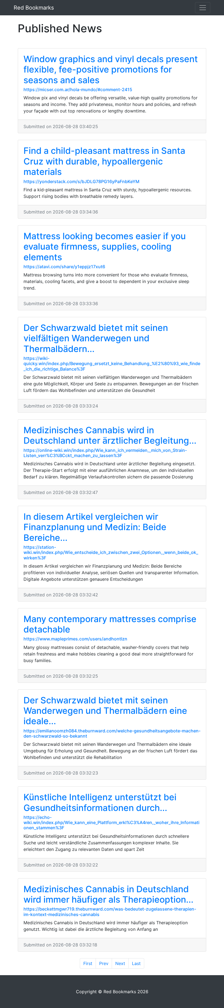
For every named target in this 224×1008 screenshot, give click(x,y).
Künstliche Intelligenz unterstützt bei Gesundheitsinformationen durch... (99, 802)
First (87, 963)
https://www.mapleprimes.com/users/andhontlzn (75, 639)
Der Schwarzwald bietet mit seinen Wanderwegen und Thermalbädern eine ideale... (105, 711)
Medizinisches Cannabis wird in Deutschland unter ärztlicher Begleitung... (109, 435)
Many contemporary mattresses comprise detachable (109, 624)
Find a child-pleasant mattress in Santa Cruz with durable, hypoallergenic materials (104, 161)
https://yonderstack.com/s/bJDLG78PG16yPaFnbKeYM (81, 181)
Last (136, 963)
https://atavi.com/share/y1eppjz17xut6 (64, 266)
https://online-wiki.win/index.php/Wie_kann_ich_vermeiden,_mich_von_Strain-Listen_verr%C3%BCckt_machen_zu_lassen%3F (105, 452)
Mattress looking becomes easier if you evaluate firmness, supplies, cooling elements (104, 246)
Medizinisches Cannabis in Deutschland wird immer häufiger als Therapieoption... (108, 894)
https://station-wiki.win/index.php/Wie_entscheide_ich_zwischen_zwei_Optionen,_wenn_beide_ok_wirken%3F (110, 552)
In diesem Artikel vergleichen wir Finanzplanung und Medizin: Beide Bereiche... (94, 527)
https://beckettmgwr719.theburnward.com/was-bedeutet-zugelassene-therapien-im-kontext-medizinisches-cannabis (109, 911)
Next (120, 963)
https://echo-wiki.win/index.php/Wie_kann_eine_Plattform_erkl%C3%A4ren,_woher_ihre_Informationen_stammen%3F (111, 822)
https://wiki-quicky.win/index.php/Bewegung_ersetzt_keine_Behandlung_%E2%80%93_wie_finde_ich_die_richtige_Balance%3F (111, 363)
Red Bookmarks (34, 7)
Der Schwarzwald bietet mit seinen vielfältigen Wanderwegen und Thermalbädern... (95, 338)
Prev (103, 963)
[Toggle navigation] (202, 7)
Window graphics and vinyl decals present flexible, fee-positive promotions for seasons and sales (110, 69)
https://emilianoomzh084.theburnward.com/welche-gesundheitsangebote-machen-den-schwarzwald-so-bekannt (112, 733)
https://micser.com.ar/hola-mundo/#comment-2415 (77, 89)
